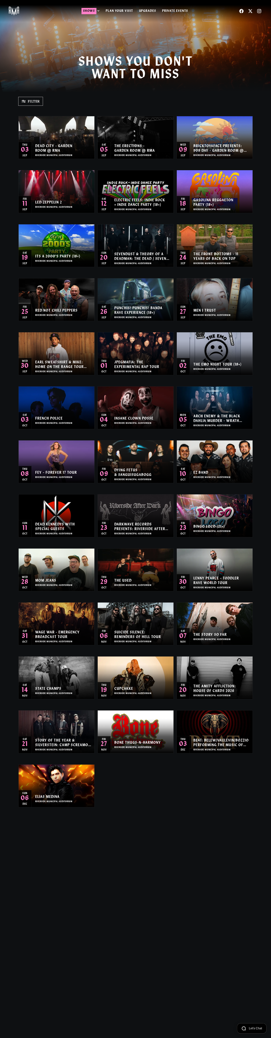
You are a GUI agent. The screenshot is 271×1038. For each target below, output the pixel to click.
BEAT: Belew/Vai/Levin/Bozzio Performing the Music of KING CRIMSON (221, 743)
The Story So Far (210, 635)
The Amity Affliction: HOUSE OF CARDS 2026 (214, 689)
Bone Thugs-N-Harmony (137, 743)
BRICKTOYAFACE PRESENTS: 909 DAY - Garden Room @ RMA (218, 148)
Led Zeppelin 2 (48, 202)
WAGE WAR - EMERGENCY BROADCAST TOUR (57, 635)
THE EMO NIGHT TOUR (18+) (217, 365)
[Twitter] (250, 11)
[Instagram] (259, 11)
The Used (123, 581)
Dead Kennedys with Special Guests (55, 527)
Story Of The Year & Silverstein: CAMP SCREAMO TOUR (61, 743)
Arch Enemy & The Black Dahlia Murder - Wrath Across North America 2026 (220, 419)
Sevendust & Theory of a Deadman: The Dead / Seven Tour (140, 256)
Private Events (175, 11)
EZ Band (200, 473)
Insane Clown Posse (133, 418)
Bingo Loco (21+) (209, 527)
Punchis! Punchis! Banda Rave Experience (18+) (138, 310)
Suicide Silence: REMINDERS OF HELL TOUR (137, 635)
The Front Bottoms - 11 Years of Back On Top (215, 256)
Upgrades (147, 11)
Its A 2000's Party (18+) (57, 256)
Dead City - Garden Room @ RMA (53, 148)
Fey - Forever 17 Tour (56, 473)
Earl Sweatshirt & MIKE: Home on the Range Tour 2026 (59, 365)
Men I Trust (204, 311)
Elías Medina (47, 797)
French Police (49, 418)
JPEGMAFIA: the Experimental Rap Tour (136, 365)
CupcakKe (123, 689)
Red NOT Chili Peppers (56, 311)
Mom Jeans (45, 581)
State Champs (48, 689)
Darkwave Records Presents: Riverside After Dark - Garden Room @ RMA (141, 527)
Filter (34, 101)
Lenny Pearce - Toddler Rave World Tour (216, 581)
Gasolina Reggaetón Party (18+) (213, 203)
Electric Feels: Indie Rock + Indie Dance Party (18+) (139, 203)
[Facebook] (241, 11)
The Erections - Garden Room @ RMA (134, 148)
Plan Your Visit (119, 11)
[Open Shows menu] (98, 11)
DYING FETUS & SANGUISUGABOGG (133, 473)
